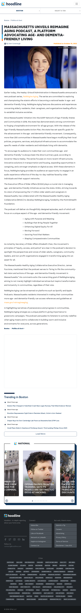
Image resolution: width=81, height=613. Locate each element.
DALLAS (11, 571)
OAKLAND (40, 562)
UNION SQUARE (31, 599)
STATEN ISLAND (60, 596)
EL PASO (22, 574)
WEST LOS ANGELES (70, 599)
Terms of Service (62, 541)
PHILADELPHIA (10, 590)
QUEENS (65, 590)
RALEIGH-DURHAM (14, 593)
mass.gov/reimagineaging (16, 303)
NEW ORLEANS (13, 587)
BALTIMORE (38, 565)
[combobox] (20, 11)
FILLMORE (43, 574)
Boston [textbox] (19, 11)
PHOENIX (20, 590)
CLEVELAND (50, 568)
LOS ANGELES (42, 581)
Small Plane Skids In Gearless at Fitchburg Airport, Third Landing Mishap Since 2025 (37, 428)
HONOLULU (49, 577)
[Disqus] (40, 361)
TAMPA (70, 596)
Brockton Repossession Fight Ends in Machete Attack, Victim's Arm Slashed (34, 413)
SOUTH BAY (10, 562)
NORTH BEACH (47, 587)
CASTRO (71, 565)
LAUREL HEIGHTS (30, 581)
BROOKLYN (63, 565)
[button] (6, 501)
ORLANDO (70, 587)
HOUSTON (58, 577)
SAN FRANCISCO (29, 562)
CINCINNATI (29, 568)
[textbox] (61, 11)
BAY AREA (72, 562)
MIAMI (21, 584)
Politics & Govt (16, 20)
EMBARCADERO (32, 574)
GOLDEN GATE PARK (16, 577)
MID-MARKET (29, 584)
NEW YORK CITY (25, 587)
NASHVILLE (68, 584)
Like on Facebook (37, 533)
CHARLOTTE (11, 568)
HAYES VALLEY (28, 577)
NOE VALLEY (36, 587)
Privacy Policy (61, 537)
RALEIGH (73, 590)
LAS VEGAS (19, 581)
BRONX (55, 565)
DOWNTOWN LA (46, 571)
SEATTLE (29, 596)
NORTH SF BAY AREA (51, 562)
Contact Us (35, 545)
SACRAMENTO (37, 593)
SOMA (36, 596)
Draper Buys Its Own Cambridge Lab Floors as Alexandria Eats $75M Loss (33, 421)
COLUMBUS (59, 568)
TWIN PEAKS (20, 599)
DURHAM (70, 571)
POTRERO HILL (55, 590)
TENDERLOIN (10, 599)
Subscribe (34, 525)
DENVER (18, 571)
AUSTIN (30, 565)
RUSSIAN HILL (26, 593)
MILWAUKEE (39, 584)
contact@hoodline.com (12, 546)
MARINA (73, 581)
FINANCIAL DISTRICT (54, 574)
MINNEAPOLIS (50, 584)
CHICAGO (20, 568)
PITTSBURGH (30, 590)
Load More (40, 434)
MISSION (59, 584)
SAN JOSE (19, 562)
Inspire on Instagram (38, 541)
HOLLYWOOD (39, 577)
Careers (59, 529)
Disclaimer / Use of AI (64, 545)
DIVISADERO (35, 571)
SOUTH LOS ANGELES (47, 596)
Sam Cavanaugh (13, 43)
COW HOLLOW (70, 568)
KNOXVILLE (9, 581)
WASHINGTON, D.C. (55, 599)
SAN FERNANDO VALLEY (17, 596)
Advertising (60, 533)
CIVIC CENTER (40, 568)
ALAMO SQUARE (13, 565)
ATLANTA (23, 565)
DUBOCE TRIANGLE (59, 571)
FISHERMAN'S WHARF (69, 574)
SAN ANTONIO (60, 593)
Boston (6, 20)
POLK (37, 590)
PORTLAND (45, 590)
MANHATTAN (64, 581)
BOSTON (47, 565)
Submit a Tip (60, 525)
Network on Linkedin (38, 537)
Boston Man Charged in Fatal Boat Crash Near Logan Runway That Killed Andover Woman (39, 406)
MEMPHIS (13, 584)
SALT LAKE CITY (48, 593)
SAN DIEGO (70, 593)
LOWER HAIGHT (53, 581)
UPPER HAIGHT (42, 599)
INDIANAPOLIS (68, 577)
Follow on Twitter (37, 529)
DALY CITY (63, 562)
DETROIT (26, 571)
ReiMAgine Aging (30, 97)
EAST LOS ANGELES (11, 574)
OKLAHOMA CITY (59, 587)
